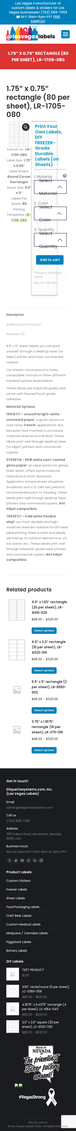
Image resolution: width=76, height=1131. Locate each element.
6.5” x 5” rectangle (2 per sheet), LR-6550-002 (49, 687)
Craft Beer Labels (18, 916)
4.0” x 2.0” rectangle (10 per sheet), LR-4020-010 (49, 647)
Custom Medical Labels (23, 924)
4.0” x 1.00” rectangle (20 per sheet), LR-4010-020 (49, 607)
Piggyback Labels (18, 942)
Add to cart (50, 259)
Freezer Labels (16, 889)
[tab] (38, 312)
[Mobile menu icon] (65, 34)
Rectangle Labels (48, 275)
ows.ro (43, 1122)
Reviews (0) (15, 334)
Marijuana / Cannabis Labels (27, 933)
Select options (44, 630)
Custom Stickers (18, 881)
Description (15, 314)
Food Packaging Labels (22, 907)
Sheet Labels (15, 898)
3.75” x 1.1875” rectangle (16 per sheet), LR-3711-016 (47, 726)
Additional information (23, 324)
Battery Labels (16, 951)
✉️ (18, 16)
